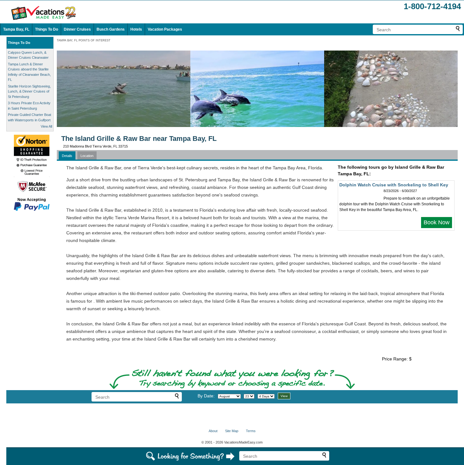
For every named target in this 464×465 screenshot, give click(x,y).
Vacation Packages (165, 29)
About (213, 431)
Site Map (231, 431)
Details (67, 156)
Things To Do (46, 29)
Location (86, 156)
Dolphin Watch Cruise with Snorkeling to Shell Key (393, 184)
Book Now (436, 222)
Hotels (136, 29)
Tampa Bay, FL (16, 29)
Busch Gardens (111, 29)
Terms (251, 431)
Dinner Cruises (77, 29)
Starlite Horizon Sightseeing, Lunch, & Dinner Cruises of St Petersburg (29, 91)
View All (46, 126)
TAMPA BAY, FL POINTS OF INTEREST (83, 40)
